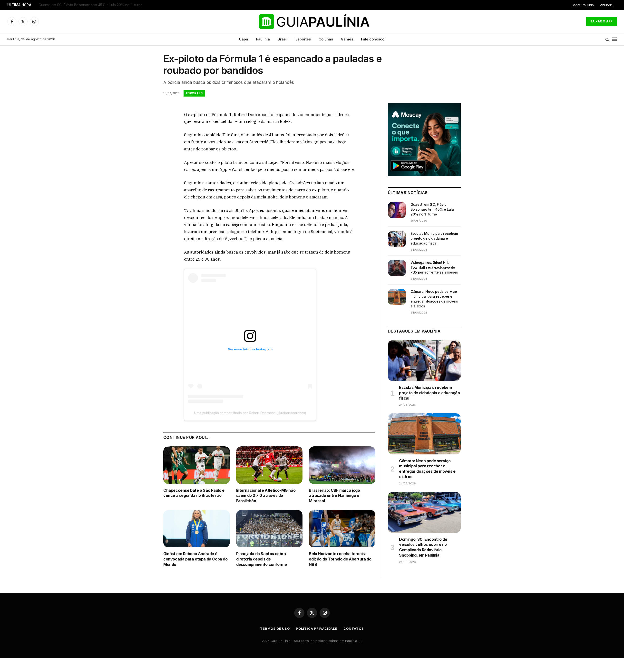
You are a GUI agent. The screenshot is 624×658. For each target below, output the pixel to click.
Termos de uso (275, 628)
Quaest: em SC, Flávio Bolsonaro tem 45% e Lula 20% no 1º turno (432, 209)
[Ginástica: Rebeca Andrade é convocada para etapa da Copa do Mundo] (196, 528)
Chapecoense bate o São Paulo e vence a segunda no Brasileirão (193, 493)
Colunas (326, 39)
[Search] (607, 39)
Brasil (283, 39)
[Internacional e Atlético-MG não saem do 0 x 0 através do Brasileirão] (269, 465)
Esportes (303, 39)
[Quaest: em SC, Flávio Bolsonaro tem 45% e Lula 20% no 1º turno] (397, 210)
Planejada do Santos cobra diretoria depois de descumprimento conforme (261, 559)
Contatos (353, 628)
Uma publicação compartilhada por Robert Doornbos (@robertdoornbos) (250, 413)
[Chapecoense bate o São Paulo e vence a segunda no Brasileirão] (196, 465)
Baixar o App (601, 21)
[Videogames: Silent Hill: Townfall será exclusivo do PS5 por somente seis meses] (397, 268)
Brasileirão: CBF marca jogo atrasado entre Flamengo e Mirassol (334, 495)
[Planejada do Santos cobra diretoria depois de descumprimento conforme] (269, 528)
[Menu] (614, 39)
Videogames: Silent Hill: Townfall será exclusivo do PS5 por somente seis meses (434, 267)
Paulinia (263, 39)
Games (347, 39)
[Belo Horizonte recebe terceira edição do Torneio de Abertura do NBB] (342, 528)
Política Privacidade (316, 628)
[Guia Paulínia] (312, 21)
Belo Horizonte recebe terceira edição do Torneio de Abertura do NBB (340, 559)
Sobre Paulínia (583, 5)
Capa (243, 39)
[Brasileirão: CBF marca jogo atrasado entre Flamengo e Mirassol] (342, 465)
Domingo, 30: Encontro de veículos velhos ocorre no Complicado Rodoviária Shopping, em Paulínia (423, 547)
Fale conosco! (373, 39)
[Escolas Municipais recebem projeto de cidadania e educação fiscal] (397, 239)
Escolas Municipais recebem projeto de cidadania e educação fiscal (92, 5)
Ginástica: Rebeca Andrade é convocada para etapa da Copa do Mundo (195, 559)
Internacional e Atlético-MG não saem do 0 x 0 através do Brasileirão (266, 495)
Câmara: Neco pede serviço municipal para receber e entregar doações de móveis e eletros (434, 298)
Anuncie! (607, 5)
